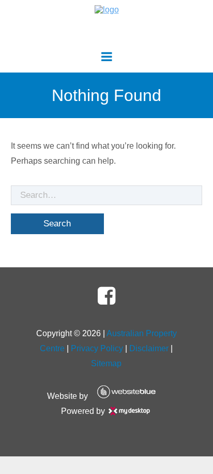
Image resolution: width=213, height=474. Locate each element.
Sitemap (106, 363)
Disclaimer (149, 348)
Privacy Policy (97, 348)
